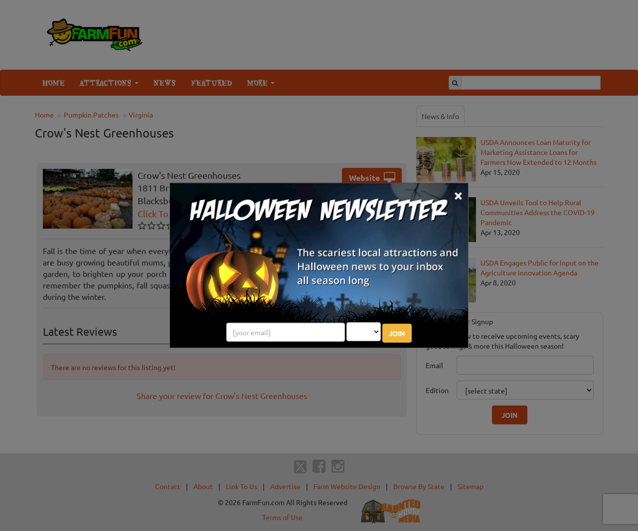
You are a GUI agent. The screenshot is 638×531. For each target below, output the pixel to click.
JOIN (397, 333)
